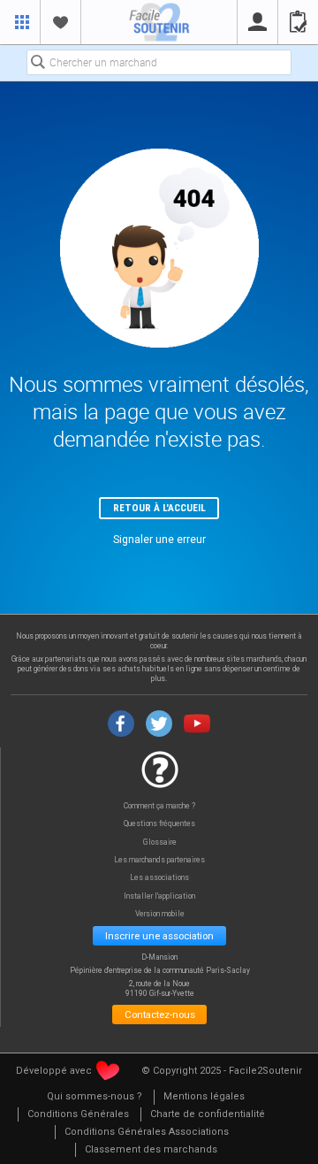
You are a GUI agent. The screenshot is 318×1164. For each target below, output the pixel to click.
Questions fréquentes (159, 824)
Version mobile (160, 914)
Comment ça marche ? (159, 806)
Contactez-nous (160, 1014)
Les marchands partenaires (159, 860)
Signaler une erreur (159, 539)
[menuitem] (94, 1097)
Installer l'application (159, 896)
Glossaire (160, 842)
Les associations (159, 878)
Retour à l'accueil (159, 508)
